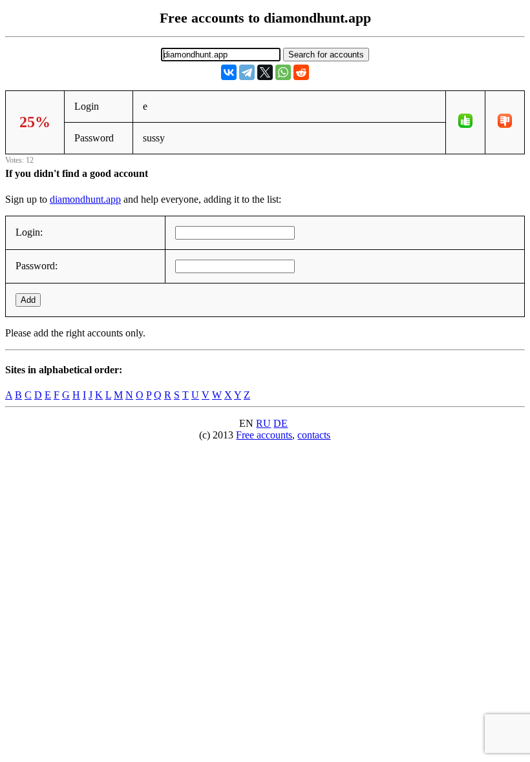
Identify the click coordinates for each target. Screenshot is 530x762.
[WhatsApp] (283, 72)
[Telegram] (247, 72)
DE (280, 423)
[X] (265, 72)
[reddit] (301, 72)
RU (263, 423)
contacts (313, 434)
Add (28, 300)
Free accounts (264, 434)
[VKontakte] (229, 72)
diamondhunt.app (85, 199)
